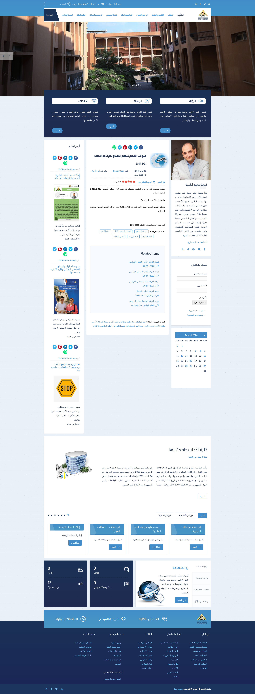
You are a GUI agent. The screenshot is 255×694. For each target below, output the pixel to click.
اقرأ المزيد (181, 600)
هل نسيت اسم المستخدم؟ (195, 315)
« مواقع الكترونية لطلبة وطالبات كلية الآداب (128, 321)
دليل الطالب (173, 647)
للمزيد (202, 496)
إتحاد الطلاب (147, 664)
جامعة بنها (178, 689)
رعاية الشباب (146, 668)
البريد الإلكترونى (145, 182)
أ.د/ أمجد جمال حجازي (197, 242)
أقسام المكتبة (86, 651)
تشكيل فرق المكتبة (83, 642)
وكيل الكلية (116, 642)
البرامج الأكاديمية (186, 515)
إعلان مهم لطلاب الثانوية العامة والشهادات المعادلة (67, 177)
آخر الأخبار (95, 171)
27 (191, 366)
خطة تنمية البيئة (114, 647)
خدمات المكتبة (85, 647)
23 (177, 361)
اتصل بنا (49, 15)
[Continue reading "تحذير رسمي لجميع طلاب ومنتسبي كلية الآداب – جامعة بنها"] (66, 389)
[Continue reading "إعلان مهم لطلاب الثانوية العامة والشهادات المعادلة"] (66, 202)
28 (186, 366)
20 (191, 361)
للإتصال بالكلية (149, 619)
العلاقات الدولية (67, 619)
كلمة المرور (202, 285)
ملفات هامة (202, 578)
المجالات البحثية (200, 655)
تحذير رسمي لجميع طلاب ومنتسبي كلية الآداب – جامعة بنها (65, 367)
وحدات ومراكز (201, 601)
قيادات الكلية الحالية (198, 642)
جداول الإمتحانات (144, 647)
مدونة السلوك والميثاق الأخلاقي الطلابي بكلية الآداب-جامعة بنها (65, 269)
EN (102, 4)
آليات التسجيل (172, 651)
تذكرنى (204, 297)
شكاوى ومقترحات (199, 659)
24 (205, 366)
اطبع (160, 182)
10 (205, 356)
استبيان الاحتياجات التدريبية (84, 4)
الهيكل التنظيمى (200, 651)
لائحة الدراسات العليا (169, 642)
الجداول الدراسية (145, 642)
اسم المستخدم (200, 273)
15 (182, 356)
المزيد (165, 130)
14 (186, 356)
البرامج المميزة (165, 515)
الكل (203, 515)
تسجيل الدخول (114, 4)
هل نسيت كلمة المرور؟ (196, 311)
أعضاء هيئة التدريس (112, 679)
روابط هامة (201, 566)
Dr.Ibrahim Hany (67, 169)
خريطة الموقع (108, 619)
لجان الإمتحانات (145, 655)
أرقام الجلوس (146, 659)
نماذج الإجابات (146, 651)
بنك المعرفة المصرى (83, 655)
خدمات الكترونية (202, 589)
